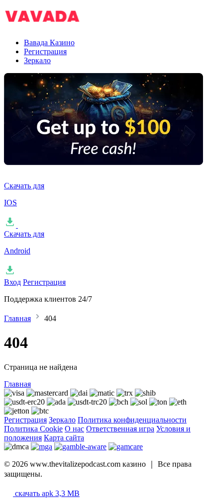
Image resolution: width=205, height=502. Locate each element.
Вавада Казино (49, 42)
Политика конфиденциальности (132, 420)
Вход (12, 282)
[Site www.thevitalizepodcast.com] (53, 25)
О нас (74, 428)
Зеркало (37, 60)
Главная (17, 318)
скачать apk (46, 493)
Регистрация (45, 51)
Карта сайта (64, 437)
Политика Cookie (33, 428)
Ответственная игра (120, 428)
